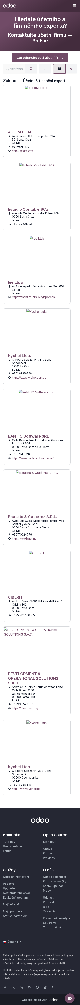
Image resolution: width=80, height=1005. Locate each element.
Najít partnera (12, 911)
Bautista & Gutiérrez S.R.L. (32, 516)
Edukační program (15, 897)
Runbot (48, 853)
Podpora (9, 883)
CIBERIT (15, 597)
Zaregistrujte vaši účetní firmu (40, 58)
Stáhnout (49, 841)
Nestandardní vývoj (16, 892)
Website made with (35, 999)
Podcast (48, 902)
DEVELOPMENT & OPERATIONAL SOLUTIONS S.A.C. (33, 678)
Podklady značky (54, 881)
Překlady (49, 857)
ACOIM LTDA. (20, 132)
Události (48, 897)
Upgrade (9, 888)
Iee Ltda (15, 282)
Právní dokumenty (55, 918)
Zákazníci (49, 911)
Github (47, 848)
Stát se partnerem (15, 916)
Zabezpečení (52, 927)
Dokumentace (12, 846)
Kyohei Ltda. (19, 355)
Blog (46, 906)
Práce (47, 890)
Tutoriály (9, 841)
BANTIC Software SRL (28, 436)
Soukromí (49, 922)
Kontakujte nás (53, 886)
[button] (74, 6)
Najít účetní (11, 904)
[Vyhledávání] (31, 69)
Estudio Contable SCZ (28, 209)
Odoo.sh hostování (16, 876)
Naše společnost (54, 876)
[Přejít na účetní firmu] (36, 105)
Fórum (7, 851)
